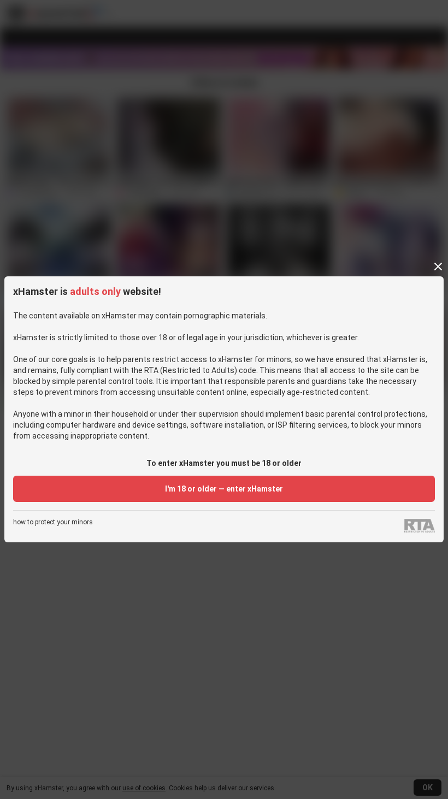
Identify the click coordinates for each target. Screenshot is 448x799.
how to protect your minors (53, 522)
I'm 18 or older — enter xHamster (224, 488)
